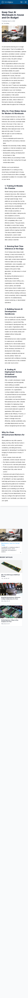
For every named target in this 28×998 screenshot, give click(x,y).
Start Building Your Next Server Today (10, 544)
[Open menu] (25, 2)
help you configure (7, 496)
